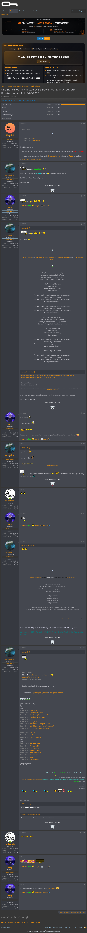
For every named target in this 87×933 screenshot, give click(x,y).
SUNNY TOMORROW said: (29, 814)
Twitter (31, 138)
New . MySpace (30, 737)
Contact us (47, 927)
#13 (84, 884)
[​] (52, 134)
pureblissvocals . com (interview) (37, 726)
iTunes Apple (29, 748)
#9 (84, 541)
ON (23, 206)
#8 (84, 513)
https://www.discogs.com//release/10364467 (52, 577)
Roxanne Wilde (41, 257)
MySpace (28, 735)
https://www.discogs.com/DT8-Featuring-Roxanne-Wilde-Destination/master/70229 (47, 375)
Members (36, 11)
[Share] (81, 124)
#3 (84, 196)
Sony (27, 757)
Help (75, 927)
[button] (29, 11)
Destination (52, 257)
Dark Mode (6, 927)
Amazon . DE (29, 746)
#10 (84, 648)
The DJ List (29, 710)
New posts (4, 14)
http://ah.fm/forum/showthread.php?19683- (53, 779)
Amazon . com (30, 744)
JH (20, 206)
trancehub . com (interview (35, 728)
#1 (84, 124)
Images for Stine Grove (30, 677)
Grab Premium (26, 159)
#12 (84, 857)
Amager (52, 693)
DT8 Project (27, 257)
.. (52, 191)
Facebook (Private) (32, 713)
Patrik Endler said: (27, 545)
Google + (28, 721)
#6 (84, 444)
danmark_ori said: (27, 372)
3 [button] (50, 104)
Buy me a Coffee (36, 159)
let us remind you (54, 156)
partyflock (38, 206)
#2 (84, 164)
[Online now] (10, 499)
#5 (84, 413)
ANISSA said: (25, 804)
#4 (84, 224)
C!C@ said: (24, 228)
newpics (45, 206)
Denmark (59, 693)
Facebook (32, 140)
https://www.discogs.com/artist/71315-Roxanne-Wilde (38, 377)
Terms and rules (57, 927)
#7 (84, 489)
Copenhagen (36, 693)
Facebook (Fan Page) (32, 717)
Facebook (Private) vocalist (34, 715)
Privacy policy (68, 927)
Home (5, 11)
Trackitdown (29, 759)
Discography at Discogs (41, 675)
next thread (51, 888)
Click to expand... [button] (52, 389)
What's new (23, 11)
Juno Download (30, 752)
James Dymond (63, 257)
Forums (13, 11)
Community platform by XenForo (43, 931)
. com (27, 719)
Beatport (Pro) (30, 750)
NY (25, 206)
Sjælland (45, 693)
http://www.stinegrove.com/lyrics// (73, 619)
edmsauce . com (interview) (35, 724)
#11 (84, 833)
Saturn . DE (29, 755)
